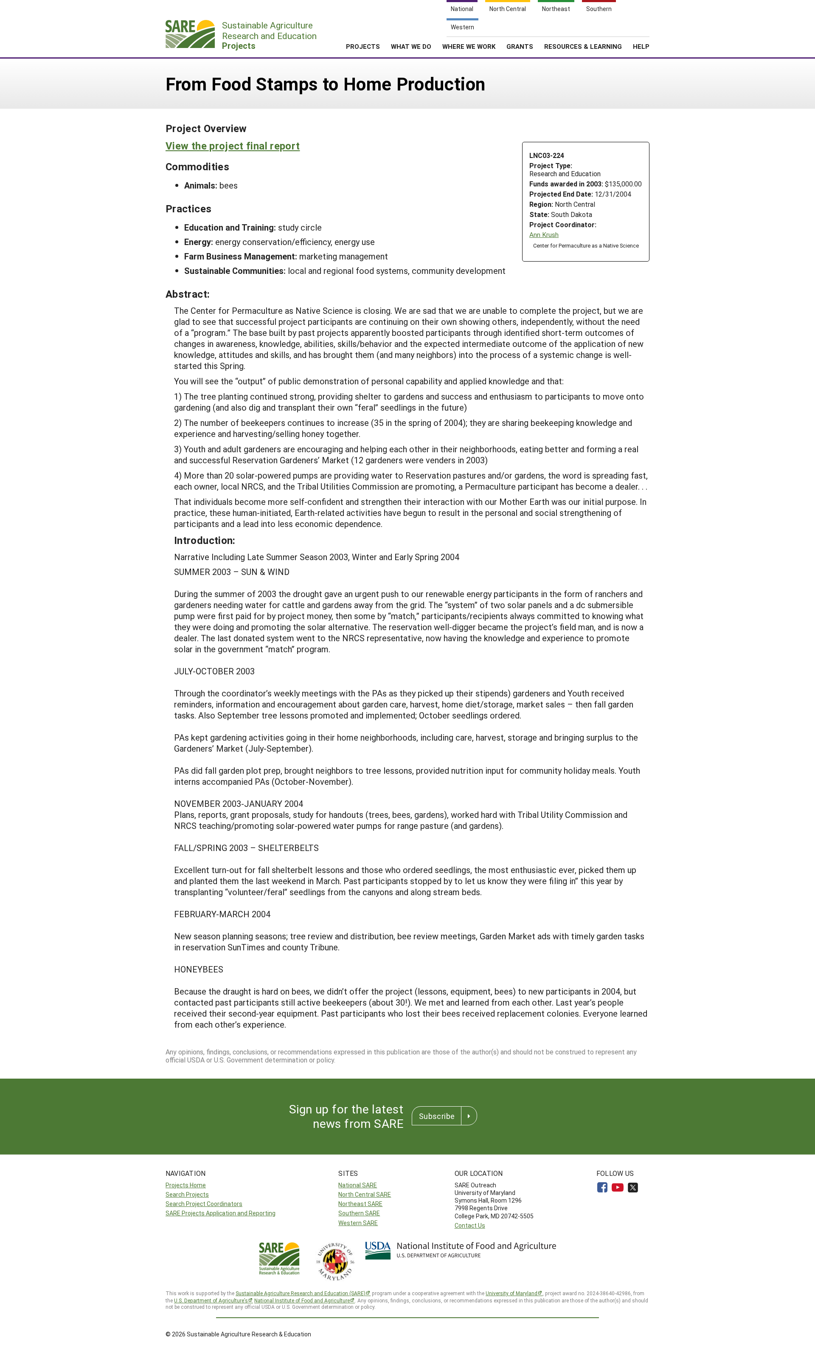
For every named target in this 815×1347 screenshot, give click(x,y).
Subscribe (437, 1116)
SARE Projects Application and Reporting (220, 1213)
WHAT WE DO (411, 46)
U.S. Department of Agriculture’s (211, 1300)
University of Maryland (511, 1293)
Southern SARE (359, 1213)
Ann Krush (544, 234)
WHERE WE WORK (468, 46)
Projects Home (186, 1185)
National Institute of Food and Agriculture (302, 1300)
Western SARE (358, 1223)
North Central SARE (364, 1194)
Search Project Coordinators (204, 1204)
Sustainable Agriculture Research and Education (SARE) (300, 1293)
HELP (641, 46)
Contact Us (470, 1225)
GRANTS (519, 46)
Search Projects (187, 1194)
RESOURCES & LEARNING (583, 46)
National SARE (357, 1185)
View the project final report (233, 145)
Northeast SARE (360, 1204)
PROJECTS (363, 46)
